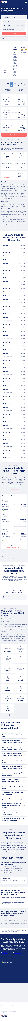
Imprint (3, 1006)
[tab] (8, 89)
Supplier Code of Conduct (8, 1012)
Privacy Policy (5, 1009)
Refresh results (13, 489)
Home (3, 930)
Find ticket (7, 159)
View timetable (7, 177)
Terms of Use (11, 1006)
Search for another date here (14, 547)
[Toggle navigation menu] (26, 2)
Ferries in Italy (16, 930)
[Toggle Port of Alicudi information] (25, 880)
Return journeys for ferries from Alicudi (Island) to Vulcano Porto (13, 903)
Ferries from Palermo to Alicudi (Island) (12, 920)
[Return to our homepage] (4, 2)
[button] (8, 25)
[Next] (24, 84)
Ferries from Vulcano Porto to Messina (12, 923)
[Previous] (3, 591)
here (14, 558)
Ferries (8, 930)
